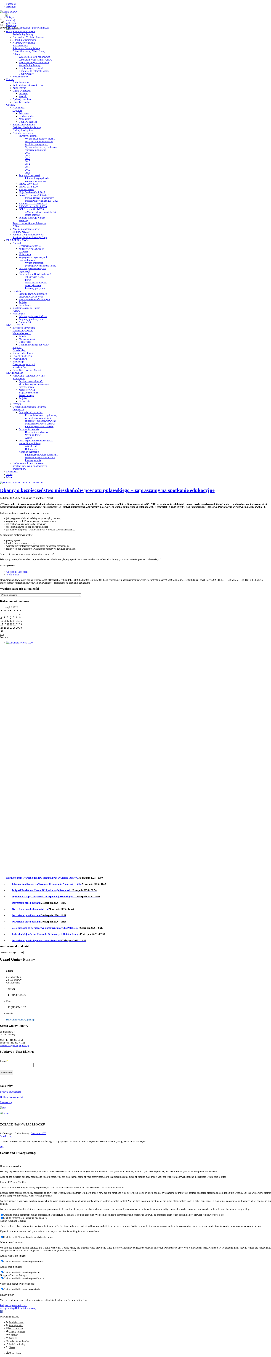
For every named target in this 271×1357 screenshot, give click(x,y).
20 (11, 624)
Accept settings (7, 1308)
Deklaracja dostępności (11, 1097)
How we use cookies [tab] (10, 1166)
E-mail (4, 1061)
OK (2, 1147)
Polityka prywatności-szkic (13, 1305)
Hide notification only (26, 1308)
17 (1, 624)
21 (14, 624)
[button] (1, 1311)
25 (5, 627)
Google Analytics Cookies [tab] (13, 1220)
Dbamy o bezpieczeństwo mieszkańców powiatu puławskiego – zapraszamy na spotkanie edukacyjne (107, 490)
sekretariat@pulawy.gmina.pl (34, 27)
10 (1, 620)
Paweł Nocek (46, 498)
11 (5, 620)
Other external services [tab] (11, 1242)
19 (8, 624)
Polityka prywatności (10, 1091)
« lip (2, 634)
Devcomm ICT (38, 1133)
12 (8, 620)
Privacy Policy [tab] (7, 1294)
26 (8, 627)
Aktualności (26, 498)
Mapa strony (6, 1102)
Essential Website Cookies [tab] (13, 1182)
